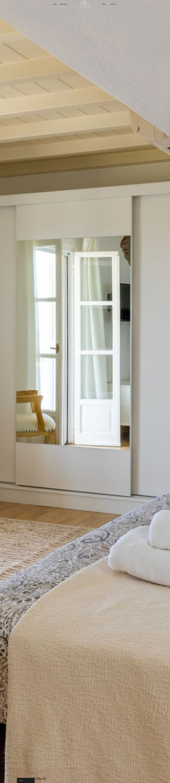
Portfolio (63, 4)
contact (113, 4)
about (104, 4)
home (55, 4)
